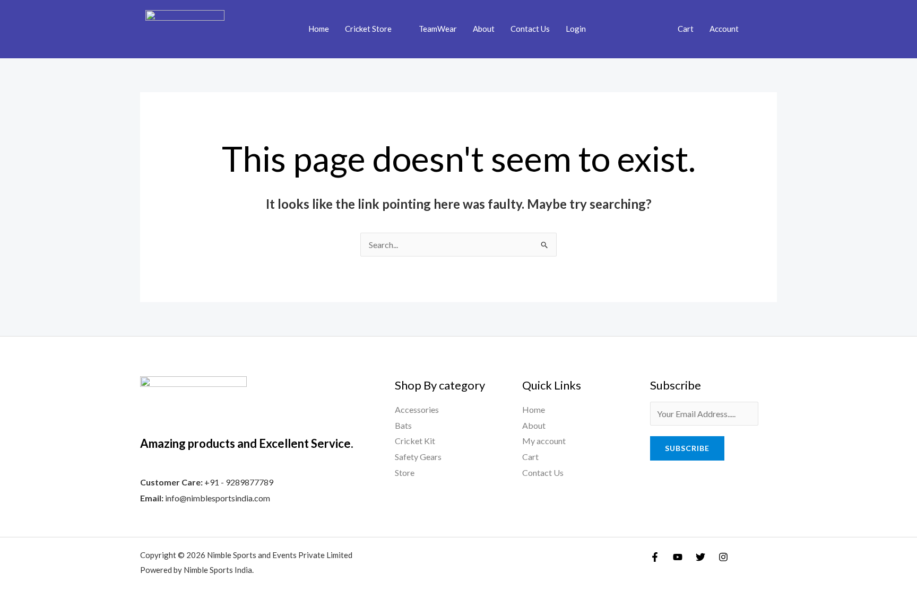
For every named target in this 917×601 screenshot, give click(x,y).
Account (724, 28)
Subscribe (687, 448)
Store (404, 472)
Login (576, 28)
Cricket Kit (415, 441)
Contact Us (530, 28)
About (484, 28)
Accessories (417, 409)
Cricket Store (368, 28)
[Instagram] (723, 557)
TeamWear (438, 28)
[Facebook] (655, 557)
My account (544, 441)
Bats (403, 425)
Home (318, 28)
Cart (686, 28)
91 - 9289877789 (241, 482)
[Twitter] (700, 557)
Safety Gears (418, 457)
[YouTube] (677, 557)
